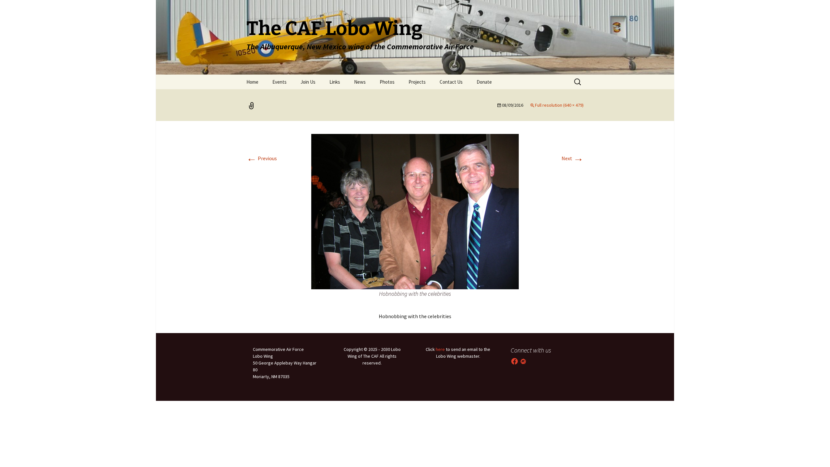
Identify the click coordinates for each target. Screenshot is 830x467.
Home (252, 82)
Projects (417, 82)
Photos (387, 82)
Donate (484, 82)
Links (334, 82)
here (440, 349)
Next (573, 158)
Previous (261, 158)
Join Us (308, 82)
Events (279, 82)
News (360, 82)
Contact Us (451, 82)
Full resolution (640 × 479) (559, 105)
